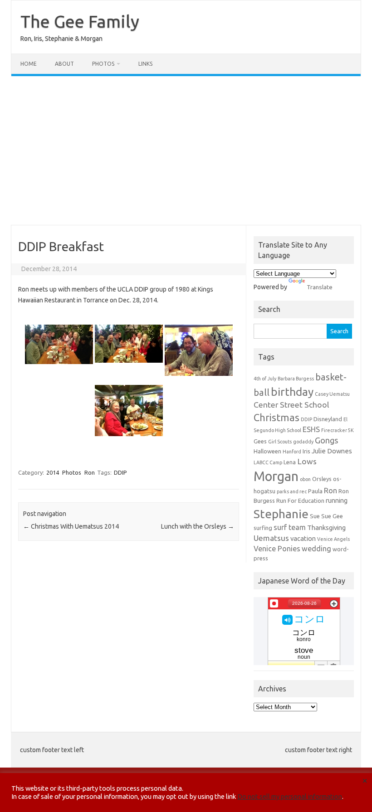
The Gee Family (79, 21)
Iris (306, 451)
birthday (292, 391)
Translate (320, 287)
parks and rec (292, 491)
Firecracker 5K (337, 430)
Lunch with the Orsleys (197, 526)
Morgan (276, 476)
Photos (103, 64)
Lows (307, 461)
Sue (315, 516)
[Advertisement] (186, 150)
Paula (315, 491)
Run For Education (300, 500)
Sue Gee (332, 516)
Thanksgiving (326, 527)
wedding (316, 549)
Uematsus (271, 538)
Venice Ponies (277, 549)
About (64, 64)
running (337, 500)
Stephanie (281, 513)
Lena (290, 462)
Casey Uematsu (332, 394)
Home (28, 64)
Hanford (292, 451)
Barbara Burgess (296, 378)
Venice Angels (333, 539)
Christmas (276, 417)
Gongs (326, 440)
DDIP (120, 472)
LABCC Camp (268, 462)
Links (145, 64)
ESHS (311, 429)
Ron (89, 472)
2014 (52, 472)
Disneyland (327, 419)
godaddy (303, 441)
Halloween (267, 451)
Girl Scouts (280, 441)
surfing (263, 528)
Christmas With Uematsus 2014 (71, 526)
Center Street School (291, 404)
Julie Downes (332, 451)
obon (305, 479)
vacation (303, 538)
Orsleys (322, 479)
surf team (290, 527)
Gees (260, 441)
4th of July (265, 378)
